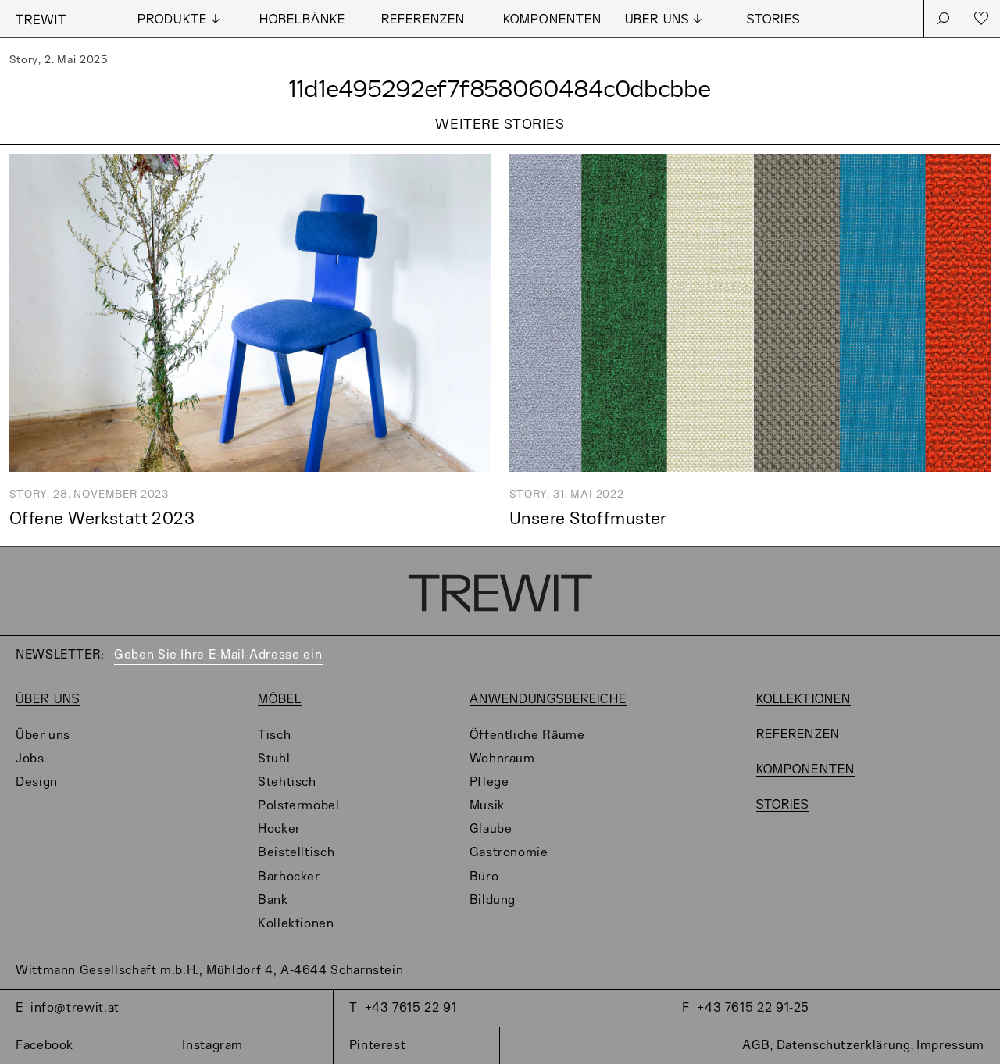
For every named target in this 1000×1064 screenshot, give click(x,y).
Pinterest (377, 1045)
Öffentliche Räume (527, 735)
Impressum (950, 1045)
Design (37, 782)
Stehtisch (287, 782)
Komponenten (552, 20)
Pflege (489, 782)
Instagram (212, 1045)
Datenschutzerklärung (844, 1045)
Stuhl (274, 759)
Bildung (493, 900)
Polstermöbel (299, 805)
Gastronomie (509, 852)
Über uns (48, 699)
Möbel (280, 699)
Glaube (491, 829)
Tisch (274, 735)
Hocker (279, 829)
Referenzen (423, 20)
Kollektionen (296, 923)
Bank (273, 900)
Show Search (943, 18)
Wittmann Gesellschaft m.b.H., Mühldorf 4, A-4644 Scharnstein (209, 970)
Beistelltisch (296, 852)
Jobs (30, 759)
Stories (773, 20)
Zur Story (500, 145)
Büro (484, 877)
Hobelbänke (302, 20)
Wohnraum (502, 759)
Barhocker (289, 877)
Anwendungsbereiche (548, 699)
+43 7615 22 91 (411, 1008)
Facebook (44, 1045)
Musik (487, 805)
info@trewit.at (75, 1008)
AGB (756, 1045)
